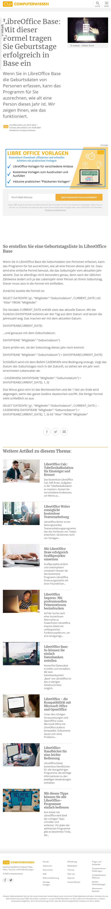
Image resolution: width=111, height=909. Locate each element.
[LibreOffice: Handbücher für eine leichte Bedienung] (21, 754)
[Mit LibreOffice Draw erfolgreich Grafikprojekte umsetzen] (21, 555)
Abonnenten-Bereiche (97, 889)
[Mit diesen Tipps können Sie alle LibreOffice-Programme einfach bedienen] (21, 800)
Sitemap (70, 870)
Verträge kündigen (46, 883)
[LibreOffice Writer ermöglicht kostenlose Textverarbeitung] (21, 513)
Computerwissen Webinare (99, 876)
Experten (71, 878)
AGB (44, 874)
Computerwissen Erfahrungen (99, 869)
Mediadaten (72, 866)
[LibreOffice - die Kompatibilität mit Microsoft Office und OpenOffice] (21, 705)
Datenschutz (48, 870)
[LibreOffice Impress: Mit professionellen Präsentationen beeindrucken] (21, 601)
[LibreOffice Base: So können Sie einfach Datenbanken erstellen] (21, 653)
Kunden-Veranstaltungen (98, 883)
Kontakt (46, 861)
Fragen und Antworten (96, 863)
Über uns (71, 874)
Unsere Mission (73, 882)
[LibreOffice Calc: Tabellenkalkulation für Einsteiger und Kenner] (21, 470)
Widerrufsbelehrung (51, 878)
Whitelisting (72, 861)
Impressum (47, 866)
